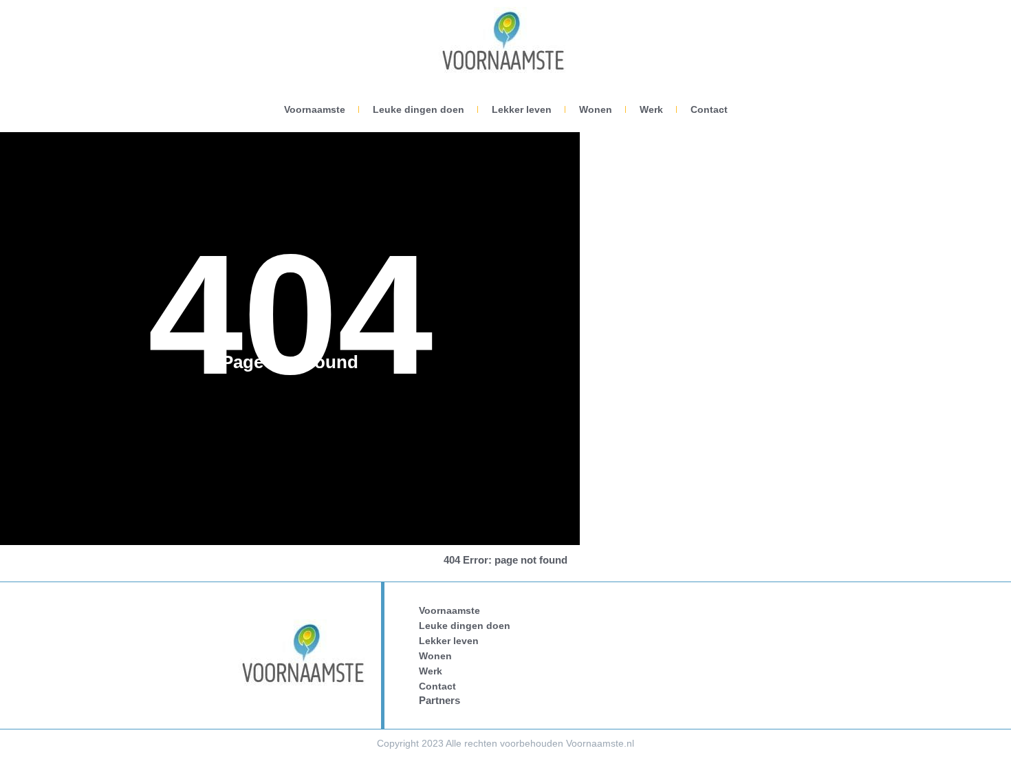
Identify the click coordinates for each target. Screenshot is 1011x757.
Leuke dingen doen (418, 109)
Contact (709, 109)
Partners (439, 700)
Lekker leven (522, 109)
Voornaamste (314, 109)
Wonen (595, 109)
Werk (651, 109)
